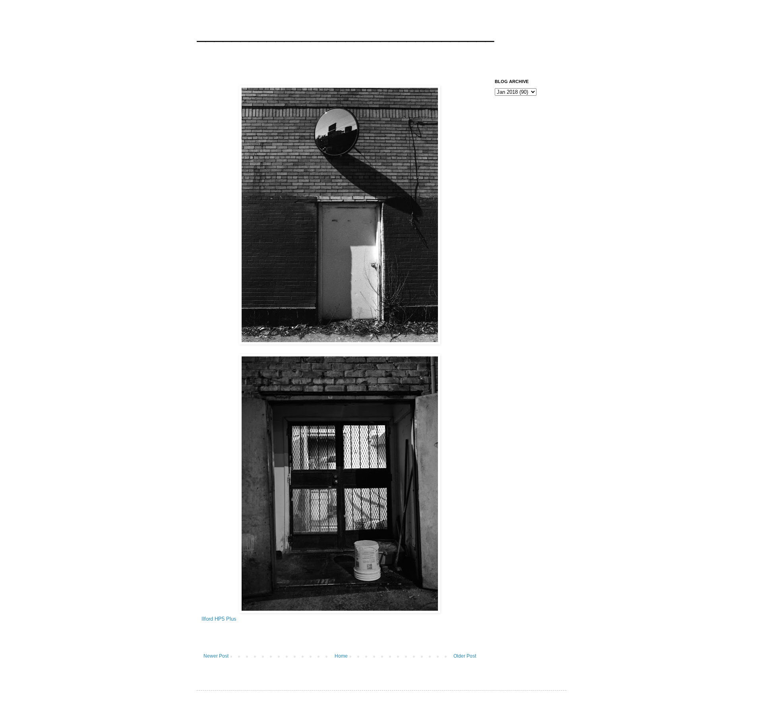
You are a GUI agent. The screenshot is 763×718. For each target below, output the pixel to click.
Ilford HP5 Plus (218, 619)
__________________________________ (345, 33)
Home (341, 656)
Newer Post (216, 656)
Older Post (464, 656)
